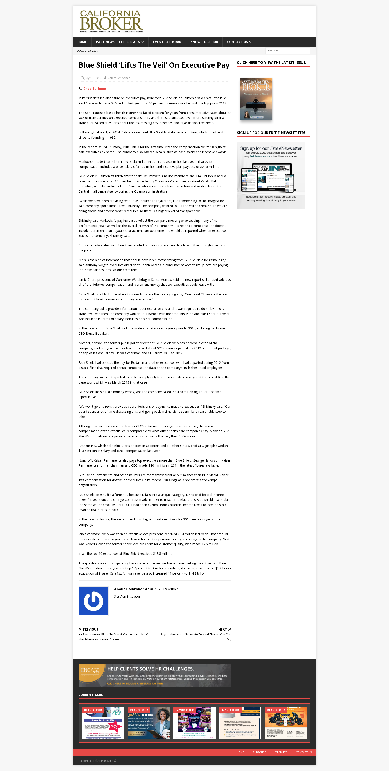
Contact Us (237, 42)
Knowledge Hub (204, 42)
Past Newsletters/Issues (118, 42)
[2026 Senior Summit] (103, 723)
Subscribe (259, 752)
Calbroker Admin (119, 78)
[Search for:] (287, 50)
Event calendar (167, 42)
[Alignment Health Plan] (286, 723)
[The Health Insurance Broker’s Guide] (240, 723)
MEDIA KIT (281, 752)
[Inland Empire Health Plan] (149, 723)
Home (82, 42)
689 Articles (170, 589)
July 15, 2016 (93, 78)
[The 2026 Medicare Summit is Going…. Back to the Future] (194, 723)
